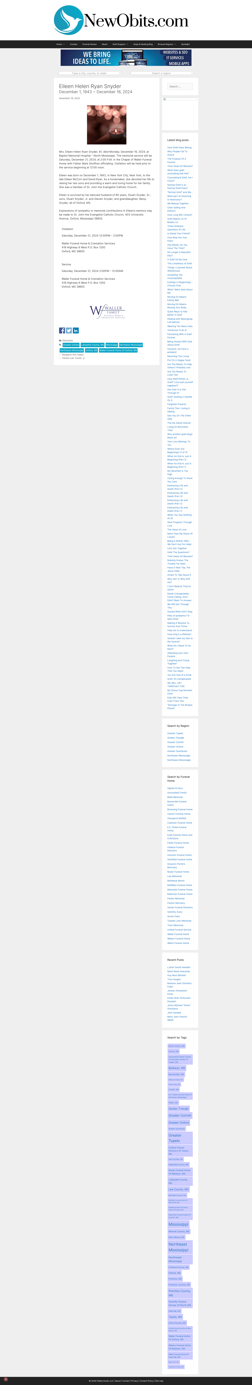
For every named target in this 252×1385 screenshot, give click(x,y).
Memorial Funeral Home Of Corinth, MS (180, 1216)
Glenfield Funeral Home (179, 859)
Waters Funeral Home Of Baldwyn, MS (180, 1347)
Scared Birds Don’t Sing (179, 611)
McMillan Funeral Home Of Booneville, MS (178, 1201)
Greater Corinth (175, 742)
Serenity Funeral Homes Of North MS (180, 1303)
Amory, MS (173, 1051)
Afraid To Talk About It (179, 575)
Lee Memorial (174, 876)
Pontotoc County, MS (179, 1284)
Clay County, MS (174, 1084)
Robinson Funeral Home (180, 894)
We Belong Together (178, 203)
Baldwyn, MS (177, 1068)
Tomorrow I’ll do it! (177, 330)
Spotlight (185, 44)
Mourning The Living (178, 356)
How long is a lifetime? (179, 634)
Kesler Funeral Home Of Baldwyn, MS (179, 1172)
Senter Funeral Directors (180, 907)
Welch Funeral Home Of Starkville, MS (179, 1355)
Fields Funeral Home (178, 843)
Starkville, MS (174, 1311)
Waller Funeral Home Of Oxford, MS (118, 350)
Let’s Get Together (177, 548)
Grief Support (119, 44)
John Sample (174, 1012)
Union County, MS (177, 1323)
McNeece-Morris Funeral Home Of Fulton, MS (178, 1208)
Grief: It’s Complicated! (179, 679)
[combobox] (90, 73)
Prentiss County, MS (180, 1293)
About (104, 44)
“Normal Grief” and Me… (180, 192)
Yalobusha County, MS (176, 1367)
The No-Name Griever (179, 423)
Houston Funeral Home (179, 855)
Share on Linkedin (76, 330)
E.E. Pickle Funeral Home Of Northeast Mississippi (180, 1096)
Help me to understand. (179, 630)
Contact (73, 44)
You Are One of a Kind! (179, 675)
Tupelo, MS (175, 1316)
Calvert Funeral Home (178, 814)
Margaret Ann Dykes (73, 354)
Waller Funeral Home (178, 934)
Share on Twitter (69, 330)
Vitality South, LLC (104, 1381)
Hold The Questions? (178, 552)
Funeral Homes (90, 44)
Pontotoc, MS (175, 1279)
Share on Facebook (62, 330)
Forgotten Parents (176, 404)
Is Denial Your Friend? (178, 233)
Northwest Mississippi (71, 350)
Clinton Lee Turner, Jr (73, 358)
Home (59, 44)
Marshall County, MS (177, 1195)
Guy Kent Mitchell (176, 975)
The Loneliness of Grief (179, 263)
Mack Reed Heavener (178, 971)
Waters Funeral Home (178, 938)
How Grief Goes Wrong (179, 147)
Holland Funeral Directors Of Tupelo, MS (179, 1150)
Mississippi (111, 345)
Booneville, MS (176, 1074)
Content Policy (146, 1381)
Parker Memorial (176, 898)
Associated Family (177, 792)
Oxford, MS (91, 350)
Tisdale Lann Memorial (179, 920)
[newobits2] (126, 65)
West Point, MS (174, 1362)
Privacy (134, 1381)
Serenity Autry (174, 912)
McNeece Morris (176, 880)
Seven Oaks (173, 916)
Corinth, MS (174, 1090)
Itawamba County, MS (178, 1164)
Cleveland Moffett (176, 818)
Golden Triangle (175, 737)
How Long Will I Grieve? (179, 215)
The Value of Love (177, 529)
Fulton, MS (173, 1102)
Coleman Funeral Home (179, 822)
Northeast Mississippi (131, 345)
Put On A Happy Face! (179, 360)
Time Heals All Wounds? (180, 166)
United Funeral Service (179, 929)
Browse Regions (165, 44)
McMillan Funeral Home (179, 885)
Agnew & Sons (175, 788)
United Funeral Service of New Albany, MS (180, 1329)
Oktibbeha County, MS (178, 1267)
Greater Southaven (177, 751)
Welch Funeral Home (178, 943)
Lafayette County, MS (92, 345)
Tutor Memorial (175, 925)
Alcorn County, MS (177, 1046)
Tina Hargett (174, 979)
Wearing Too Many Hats (180, 326)
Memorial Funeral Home (179, 889)
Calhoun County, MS (176, 1080)
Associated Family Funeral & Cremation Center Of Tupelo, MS (180, 1059)
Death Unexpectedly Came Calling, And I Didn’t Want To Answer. (179, 597)
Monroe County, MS (179, 1231)
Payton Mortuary (176, 903)
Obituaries (67, 340)
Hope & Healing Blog (143, 44)
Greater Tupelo (175, 733)
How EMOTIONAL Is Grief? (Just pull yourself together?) (180, 382)
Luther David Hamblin (178, 967)
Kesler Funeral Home (178, 871)
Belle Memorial (175, 797)
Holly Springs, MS (176, 1159)
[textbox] (90, 73)
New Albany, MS (176, 1237)
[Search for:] (180, 86)
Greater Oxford (71, 345)
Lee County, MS (179, 1189)
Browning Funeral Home (180, 809)
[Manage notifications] (6, 1379)
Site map (159, 1381)
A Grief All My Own (177, 259)
